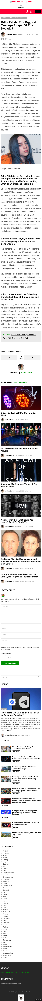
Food (5, 883)
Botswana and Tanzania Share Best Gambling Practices (25, 823)
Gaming (6, 888)
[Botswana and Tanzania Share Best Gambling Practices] (6, 825)
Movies (5, 914)
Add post (38, 11)
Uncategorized (8, 953)
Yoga (5, 957)
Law (4, 907)
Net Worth (6, 918)
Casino (5, 868)
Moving (5, 916)
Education (6, 875)
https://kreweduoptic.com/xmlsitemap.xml (15, 972)
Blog (4, 709)
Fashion (6, 879)
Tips (4, 942)
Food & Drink (7, 886)
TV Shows (6, 951)
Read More (6, 740)
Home (5, 901)
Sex (4, 931)
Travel (5, 949)
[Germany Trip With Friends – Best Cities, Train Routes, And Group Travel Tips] (6, 779)
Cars (4, 866)
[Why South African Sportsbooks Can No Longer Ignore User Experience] (6, 791)
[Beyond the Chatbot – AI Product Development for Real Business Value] (6, 759)
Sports (5, 936)
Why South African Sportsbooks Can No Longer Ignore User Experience (26, 790)
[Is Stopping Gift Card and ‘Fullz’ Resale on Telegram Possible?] (21, 699)
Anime (5, 855)
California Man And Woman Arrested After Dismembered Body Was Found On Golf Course (21, 561)
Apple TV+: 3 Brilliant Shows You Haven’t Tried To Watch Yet (17, 521)
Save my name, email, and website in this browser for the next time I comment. (20, 648)
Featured (6, 881)
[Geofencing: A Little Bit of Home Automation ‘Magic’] (6, 769)
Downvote (32, 357)
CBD (4, 870)
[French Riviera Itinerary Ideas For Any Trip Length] (6, 834)
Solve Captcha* (6, 653)
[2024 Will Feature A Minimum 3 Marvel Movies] (21, 434)
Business (6, 864)
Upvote (9, 357)
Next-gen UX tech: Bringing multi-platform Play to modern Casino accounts (25, 812)
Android (5, 851)
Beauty (5, 857)
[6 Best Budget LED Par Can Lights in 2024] (21, 398)
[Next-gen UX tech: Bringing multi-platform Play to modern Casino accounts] (6, 812)
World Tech (7, 955)
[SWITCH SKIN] (27, 11)
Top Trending (20, 383)
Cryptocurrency (8, 873)
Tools (5, 944)
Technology (7, 940)
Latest (21, 7)
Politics (5, 927)
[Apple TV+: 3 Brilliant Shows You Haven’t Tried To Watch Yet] (21, 505)
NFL (4, 920)
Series (5, 929)
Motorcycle (7, 912)
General (6, 890)
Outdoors (6, 922)
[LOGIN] (31, 11)
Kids (4, 905)
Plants (5, 925)
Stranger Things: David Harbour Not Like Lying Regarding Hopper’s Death (19, 575)
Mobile (5, 909)
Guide (5, 894)
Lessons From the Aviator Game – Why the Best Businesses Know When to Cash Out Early (26, 801)
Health (5, 899)
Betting (5, 860)
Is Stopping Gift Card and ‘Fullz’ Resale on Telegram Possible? (20, 714)
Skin (4, 933)
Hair (4, 896)
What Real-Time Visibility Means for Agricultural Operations (25, 748)
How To (5, 903)
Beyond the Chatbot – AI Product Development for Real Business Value (26, 758)
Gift (4, 892)
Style (4, 938)
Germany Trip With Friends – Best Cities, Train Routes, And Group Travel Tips (25, 779)
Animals (6, 853)
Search (39, 677)
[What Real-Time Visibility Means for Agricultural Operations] (6, 749)
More (9, 730)
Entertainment (8, 877)
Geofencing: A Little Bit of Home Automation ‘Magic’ (24, 768)
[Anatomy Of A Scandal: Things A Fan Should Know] (21, 470)
